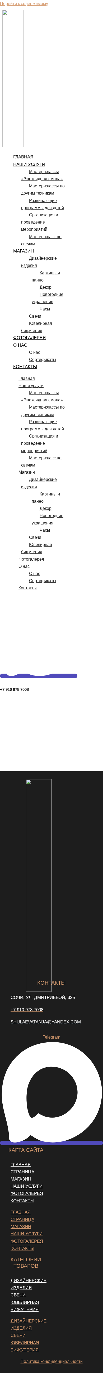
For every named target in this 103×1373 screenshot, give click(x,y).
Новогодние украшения (47, 298)
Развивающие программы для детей (42, 204)
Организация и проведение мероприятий (39, 222)
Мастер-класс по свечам (41, 240)
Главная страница (22, 1168)
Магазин (23, 251)
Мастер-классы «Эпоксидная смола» (42, 175)
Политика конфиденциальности (52, 1361)
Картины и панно (46, 276)
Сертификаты (42, 359)
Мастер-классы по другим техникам (43, 189)
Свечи (35, 316)
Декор (46, 287)
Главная (23, 156)
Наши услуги (29, 164)
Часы (45, 309)
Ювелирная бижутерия (36, 327)
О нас (20, 345)
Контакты (25, 366)
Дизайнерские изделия (39, 262)
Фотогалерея (29, 337)
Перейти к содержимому (24, 3)
